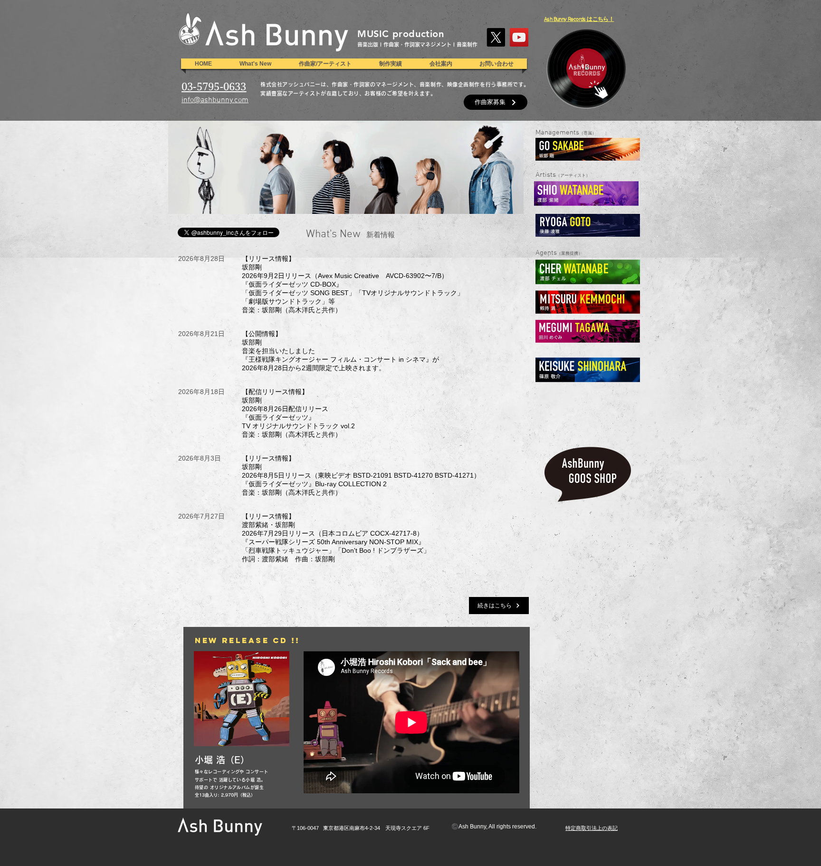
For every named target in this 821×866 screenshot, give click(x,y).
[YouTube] (519, 37)
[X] (496, 37)
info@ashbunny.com (214, 100)
